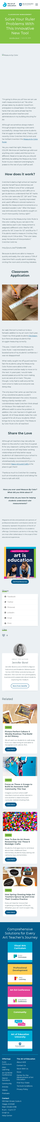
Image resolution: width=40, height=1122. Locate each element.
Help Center (7, 1116)
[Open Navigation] (36, 4)
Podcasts (5, 1093)
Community (7, 1084)
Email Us (5, 1113)
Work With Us (22, 1069)
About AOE (21, 1062)
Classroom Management (20, 14)
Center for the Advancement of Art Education (25, 1077)
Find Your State (23, 1083)
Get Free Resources (20, 582)
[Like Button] (3, 635)
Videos (4, 1090)
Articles (5, 1087)
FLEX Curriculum (7, 1063)
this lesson (33, 336)
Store (19, 1072)
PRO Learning (5, 1069)
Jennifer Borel (14, 38)
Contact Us (21, 1065)
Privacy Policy (22, 1089)
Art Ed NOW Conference (7, 1074)
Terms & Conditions (24, 1086)
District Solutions (6, 1079)
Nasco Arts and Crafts (20, 464)
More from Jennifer (20, 686)
